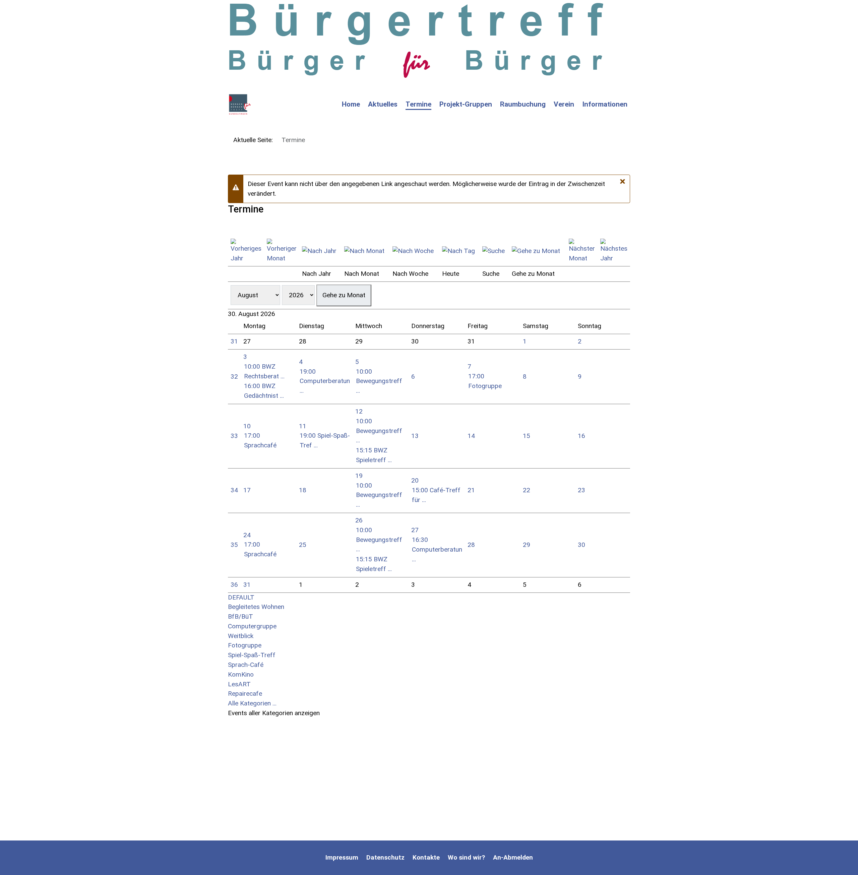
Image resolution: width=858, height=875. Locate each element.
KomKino (241, 674)
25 (302, 545)
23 (581, 490)
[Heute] (459, 251)
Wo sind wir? (466, 857)
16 (581, 436)
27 (415, 530)
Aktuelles (382, 104)
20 (415, 480)
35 (234, 545)
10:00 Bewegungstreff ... (379, 381)
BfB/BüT (240, 616)
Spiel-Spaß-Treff (251, 655)
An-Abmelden (513, 857)
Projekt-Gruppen (465, 104)
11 (302, 426)
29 (526, 545)
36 (234, 584)
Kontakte (426, 857)
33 (234, 436)
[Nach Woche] (414, 251)
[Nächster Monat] (582, 251)
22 (526, 490)
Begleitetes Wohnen (256, 607)
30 (581, 545)
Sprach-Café (245, 665)
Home (351, 104)
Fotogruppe (244, 645)
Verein (564, 104)
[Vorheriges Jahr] (246, 251)
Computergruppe (252, 626)
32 (234, 376)
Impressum (341, 857)
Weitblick (240, 636)
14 (471, 436)
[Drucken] (230, 226)
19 (359, 476)
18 (302, 490)
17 (247, 490)
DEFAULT (241, 597)
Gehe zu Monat (343, 295)
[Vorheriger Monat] (282, 251)
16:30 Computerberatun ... (437, 549)
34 (234, 490)
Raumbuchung (523, 104)
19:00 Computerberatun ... (325, 381)
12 (359, 411)
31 (234, 341)
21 (471, 490)
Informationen (604, 104)
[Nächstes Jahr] (613, 251)
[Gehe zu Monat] (537, 251)
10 (247, 426)
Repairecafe (245, 693)
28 (471, 545)
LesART (239, 684)
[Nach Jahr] (320, 251)
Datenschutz (385, 857)
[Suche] (494, 251)
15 (526, 436)
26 (359, 520)
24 (247, 535)
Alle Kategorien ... (252, 703)
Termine (418, 104)
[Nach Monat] (365, 251)
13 (415, 436)
